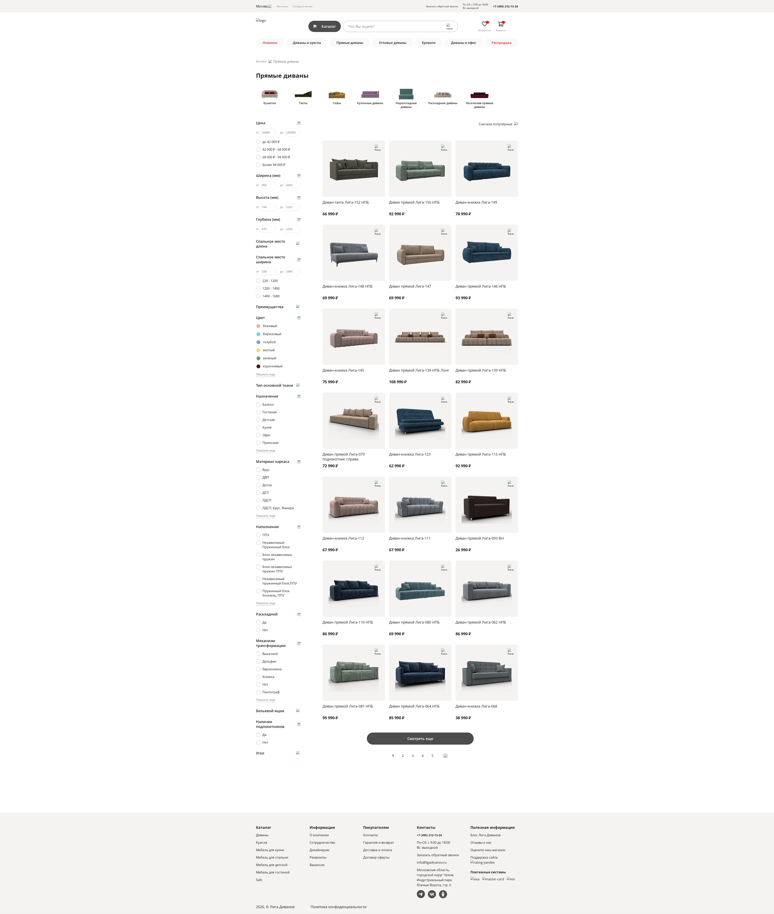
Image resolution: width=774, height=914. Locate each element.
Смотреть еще (420, 738)
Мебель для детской (271, 865)
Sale (259, 880)
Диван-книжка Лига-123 (410, 454)
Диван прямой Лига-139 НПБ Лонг (419, 370)
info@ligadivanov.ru (432, 862)
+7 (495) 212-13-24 (505, 6)
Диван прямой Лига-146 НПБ (481, 286)
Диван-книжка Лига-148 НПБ (347, 286)
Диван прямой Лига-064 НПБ (414, 706)
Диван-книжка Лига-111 (410, 538)
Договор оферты (376, 857)
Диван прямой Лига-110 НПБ (347, 622)
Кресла (261, 842)
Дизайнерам (319, 850)
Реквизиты (318, 857)
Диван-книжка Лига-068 (476, 706)
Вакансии (317, 865)
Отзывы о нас (481, 842)
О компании (319, 835)
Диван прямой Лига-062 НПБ (481, 622)
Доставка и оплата (377, 850)
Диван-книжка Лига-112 (343, 538)
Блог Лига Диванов (485, 835)
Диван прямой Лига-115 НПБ (481, 454)
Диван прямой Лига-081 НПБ (347, 706)
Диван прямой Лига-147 (410, 286)
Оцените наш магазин (487, 850)
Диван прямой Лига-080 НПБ (414, 622)
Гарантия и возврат (378, 842)
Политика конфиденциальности (338, 906)
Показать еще (265, 374)
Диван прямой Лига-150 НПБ (414, 202)
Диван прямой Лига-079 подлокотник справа (343, 456)
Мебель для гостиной (273, 872)
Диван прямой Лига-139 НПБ (481, 370)
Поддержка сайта (484, 857)
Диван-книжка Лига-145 (343, 370)
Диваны (262, 835)
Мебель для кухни (270, 850)
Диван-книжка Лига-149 (476, 202)
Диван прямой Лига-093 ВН (480, 538)
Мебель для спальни (272, 857)
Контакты (282, 6)
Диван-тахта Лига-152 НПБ (345, 202)
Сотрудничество (302, 6)
